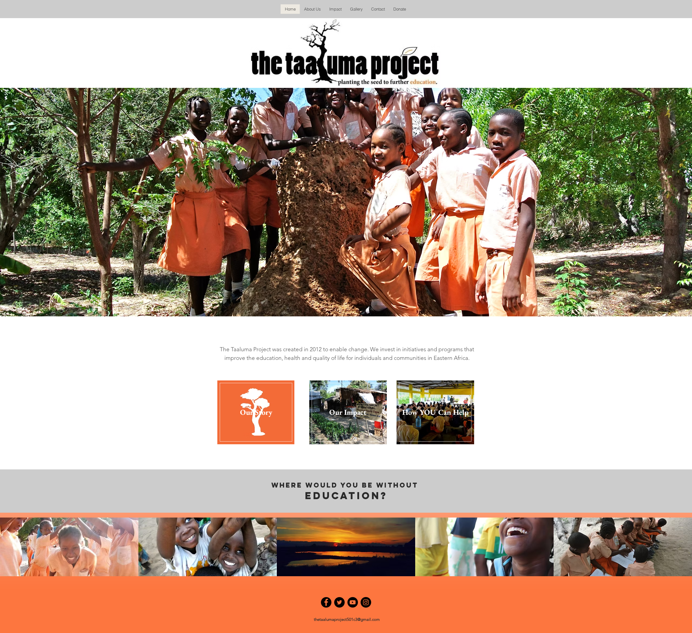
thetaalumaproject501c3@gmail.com (347, 619)
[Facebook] (326, 602)
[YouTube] (352, 602)
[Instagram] (366, 602)
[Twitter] (339, 602)
